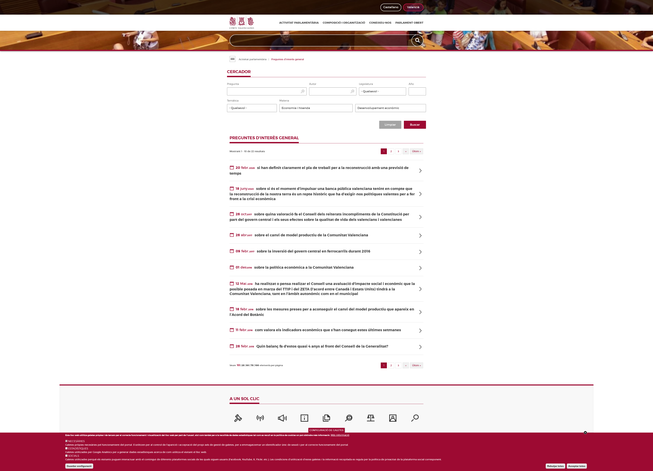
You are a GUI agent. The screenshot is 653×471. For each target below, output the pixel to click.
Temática (233, 100)
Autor (312, 84)
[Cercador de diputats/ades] (415, 419)
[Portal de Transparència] (349, 419)
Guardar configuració (79, 466)
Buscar (415, 125)
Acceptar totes (576, 466)
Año (411, 84)
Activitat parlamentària (299, 22)
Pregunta (233, 84)
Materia (284, 100)
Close (585, 433)
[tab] (326, 171)
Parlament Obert (409, 22)
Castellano (390, 7)
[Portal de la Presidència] (238, 419)
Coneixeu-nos (380, 22)
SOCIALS (73, 455)
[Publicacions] (326, 419)
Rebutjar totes (555, 466)
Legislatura (366, 84)
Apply (418, 40)
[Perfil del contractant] (393, 419)
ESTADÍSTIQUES (78, 448)
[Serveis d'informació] (304, 419)
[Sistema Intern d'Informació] (282, 419)
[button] (382, 91)
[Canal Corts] (260, 419)
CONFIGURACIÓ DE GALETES (326, 430)
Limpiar (390, 125)
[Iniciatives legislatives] (371, 419)
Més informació (340, 435)
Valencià (413, 7)
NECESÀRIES (76, 441)
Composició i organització (344, 22)
